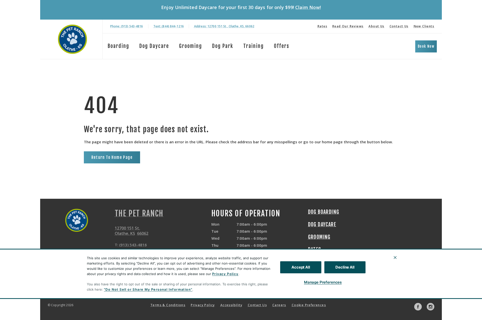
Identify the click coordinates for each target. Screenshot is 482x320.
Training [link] (253, 46)
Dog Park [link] (222, 46)
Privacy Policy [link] (203, 305)
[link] (72, 39)
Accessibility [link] (231, 305)
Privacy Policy (225, 274)
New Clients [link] (424, 26)
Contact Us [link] (399, 26)
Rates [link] (322, 26)
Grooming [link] (190, 46)
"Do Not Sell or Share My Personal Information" (148, 289)
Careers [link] (279, 305)
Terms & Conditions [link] (168, 305)
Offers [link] (281, 46)
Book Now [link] (426, 46)
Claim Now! (308, 7)
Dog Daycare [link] (322, 224)
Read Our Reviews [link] (348, 26)
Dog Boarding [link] (323, 212)
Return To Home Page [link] (112, 157)
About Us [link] (376, 26)
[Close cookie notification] (395, 257)
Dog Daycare (154, 46)
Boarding (118, 46)
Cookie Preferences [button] (309, 305)
